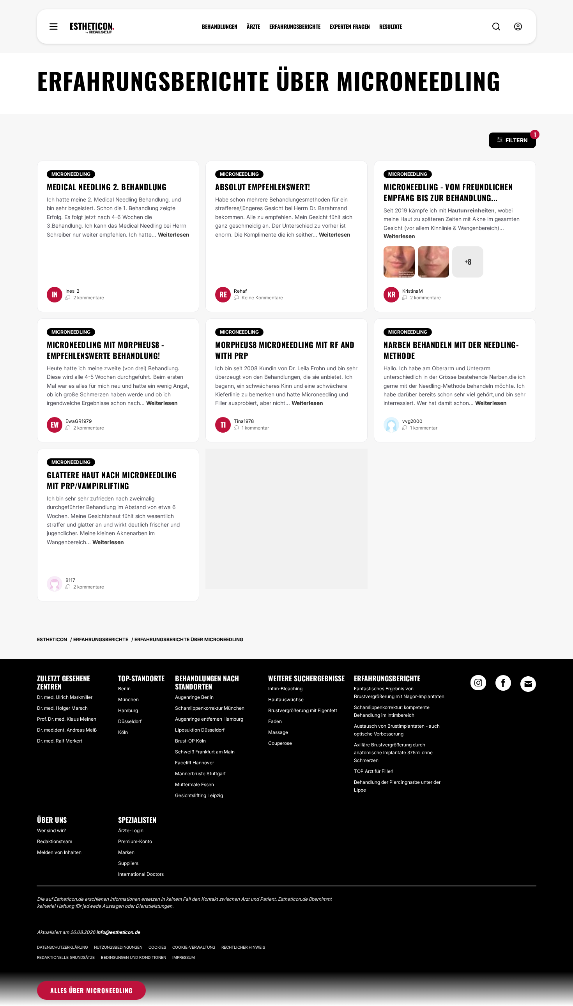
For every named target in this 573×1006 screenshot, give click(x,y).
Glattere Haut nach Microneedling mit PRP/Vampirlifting (112, 480)
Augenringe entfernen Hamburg (209, 719)
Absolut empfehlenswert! (262, 187)
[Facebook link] (503, 685)
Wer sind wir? (51, 830)
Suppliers (128, 863)
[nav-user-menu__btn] (518, 26)
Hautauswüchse (286, 699)
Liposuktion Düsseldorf (200, 730)
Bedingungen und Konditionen (133, 957)
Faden (275, 721)
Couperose (280, 743)
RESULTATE (390, 26)
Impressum (183, 957)
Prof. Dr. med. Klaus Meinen (66, 719)
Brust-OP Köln (190, 741)
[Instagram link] (478, 685)
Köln (123, 732)
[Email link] (528, 684)
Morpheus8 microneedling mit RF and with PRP (284, 350)
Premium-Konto (135, 841)
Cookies (157, 947)
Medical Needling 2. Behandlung (106, 187)
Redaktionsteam (54, 841)
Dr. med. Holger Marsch (62, 708)
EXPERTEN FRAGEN (350, 26)
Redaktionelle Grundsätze (66, 957)
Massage (278, 732)
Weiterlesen (173, 234)
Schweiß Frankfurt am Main (205, 752)
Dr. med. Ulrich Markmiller (64, 697)
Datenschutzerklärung (62, 947)
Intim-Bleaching (285, 688)
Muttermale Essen (194, 784)
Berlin (124, 688)
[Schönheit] (92, 28)
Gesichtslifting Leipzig (199, 795)
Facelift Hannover (194, 763)
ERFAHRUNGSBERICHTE (294, 26)
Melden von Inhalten (59, 852)
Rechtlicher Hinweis (243, 947)
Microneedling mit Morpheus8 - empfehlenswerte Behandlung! (105, 350)
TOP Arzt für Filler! (373, 771)
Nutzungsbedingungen (118, 947)
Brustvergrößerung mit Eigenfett (302, 710)
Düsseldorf (129, 721)
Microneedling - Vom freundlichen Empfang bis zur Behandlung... (448, 192)
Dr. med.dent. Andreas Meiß (67, 730)
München (128, 699)
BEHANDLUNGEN (219, 26)
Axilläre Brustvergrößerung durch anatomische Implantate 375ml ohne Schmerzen (393, 752)
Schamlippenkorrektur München (209, 708)
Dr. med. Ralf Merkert (59, 741)
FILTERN (521, 138)
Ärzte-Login (130, 830)
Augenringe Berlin (194, 697)
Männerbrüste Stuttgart (200, 773)
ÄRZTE (253, 26)
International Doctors (141, 874)
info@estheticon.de (118, 932)
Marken (126, 852)
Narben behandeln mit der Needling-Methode (451, 350)
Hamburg (128, 710)
